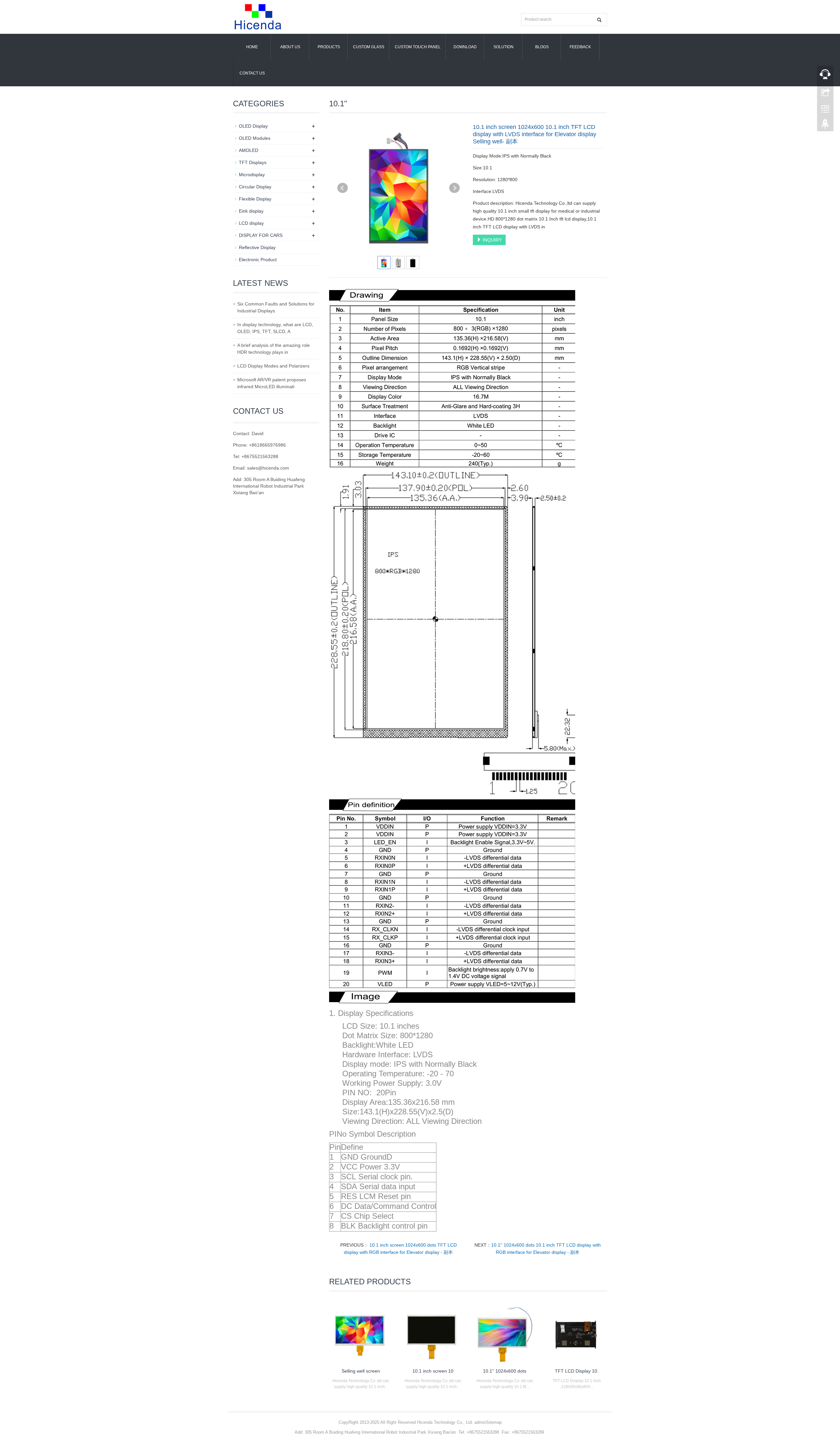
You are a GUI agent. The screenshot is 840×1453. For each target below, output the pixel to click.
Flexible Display (255, 198)
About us (290, 47)
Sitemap (494, 1422)
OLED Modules (254, 138)
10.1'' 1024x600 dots (504, 1371)
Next (454, 188)
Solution (504, 47)
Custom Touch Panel (418, 47)
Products (329, 47)
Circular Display (255, 186)
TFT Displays (252, 162)
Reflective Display (257, 247)
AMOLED (248, 150)
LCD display (251, 223)
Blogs (542, 47)
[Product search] (599, 20)
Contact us (252, 73)
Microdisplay (252, 174)
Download (465, 47)
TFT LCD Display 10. (576, 1371)
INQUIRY (491, 239)
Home (252, 47)
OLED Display (253, 126)
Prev (342, 188)
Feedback (580, 47)
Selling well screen (361, 1371)
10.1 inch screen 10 (432, 1371)
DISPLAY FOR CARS (261, 235)
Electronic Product (258, 259)
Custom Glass (368, 47)
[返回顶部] (825, 125)
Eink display (251, 211)
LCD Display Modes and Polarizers (273, 366)
